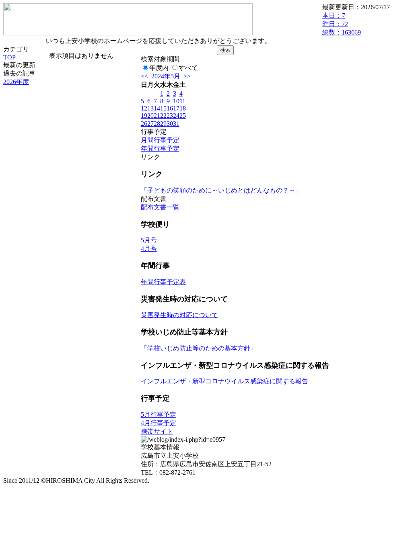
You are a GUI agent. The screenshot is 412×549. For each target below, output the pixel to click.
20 (150, 115)
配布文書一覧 (160, 207)
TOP (9, 57)
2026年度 (16, 81)
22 (163, 115)
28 (157, 123)
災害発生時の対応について (179, 314)
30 (170, 123)
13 (150, 108)
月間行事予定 (160, 140)
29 (163, 123)
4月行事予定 (158, 423)
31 (176, 123)
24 (176, 115)
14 (157, 108)
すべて (188, 67)
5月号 (149, 240)
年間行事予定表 (163, 282)
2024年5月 (165, 76)
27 (150, 123)
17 (176, 108)
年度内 (159, 67)
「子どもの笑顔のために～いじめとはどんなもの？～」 (221, 190)
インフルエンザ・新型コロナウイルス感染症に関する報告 (224, 381)
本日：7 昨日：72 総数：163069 (341, 24)
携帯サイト (157, 431)
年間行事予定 (160, 148)
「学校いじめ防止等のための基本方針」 (199, 348)
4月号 (149, 248)
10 (176, 101)
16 (170, 108)
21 (157, 115)
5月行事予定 (158, 414)
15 (163, 108)
